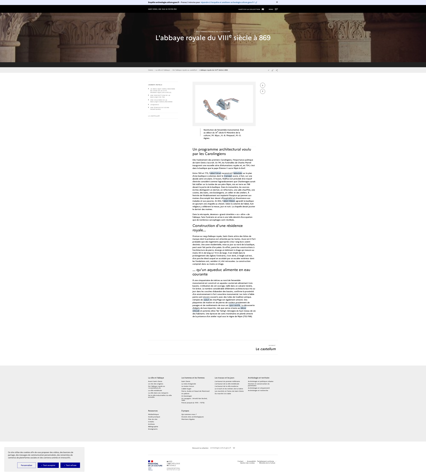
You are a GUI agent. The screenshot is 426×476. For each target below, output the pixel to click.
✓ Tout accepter (48, 465)
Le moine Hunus (187, 386)
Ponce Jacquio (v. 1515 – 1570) (192, 402)
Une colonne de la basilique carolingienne (161, 101)
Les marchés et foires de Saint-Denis (229, 391)
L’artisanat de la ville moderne (226, 386)
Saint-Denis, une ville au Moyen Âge (162, 9)
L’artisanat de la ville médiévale (227, 384)
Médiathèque (153, 414)
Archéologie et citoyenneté (259, 388)
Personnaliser (26, 465)
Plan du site (152, 419)
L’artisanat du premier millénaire (227, 381)
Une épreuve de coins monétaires (159, 108)
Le (154, 116)
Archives (151, 424)
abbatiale (238, 173)
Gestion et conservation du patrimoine (259, 385)
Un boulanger (186, 396)
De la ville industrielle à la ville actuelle (160, 396)
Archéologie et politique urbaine (260, 381)
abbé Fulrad (215, 173)
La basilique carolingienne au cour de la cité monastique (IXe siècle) (162, 90)
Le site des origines (155, 384)
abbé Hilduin (229, 201)
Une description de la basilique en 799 (160, 96)
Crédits (151, 421)
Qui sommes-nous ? (189, 414)
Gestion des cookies (247, 463)
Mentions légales (188, 419)
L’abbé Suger (186, 388)
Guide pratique (154, 417)
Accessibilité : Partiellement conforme (260, 461)
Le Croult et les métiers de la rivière (229, 388)
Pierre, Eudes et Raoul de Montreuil (195, 391)
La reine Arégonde (188, 384)
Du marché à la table (223, 393)
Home (150, 70)
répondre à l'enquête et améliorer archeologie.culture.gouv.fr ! (228, 2)
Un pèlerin (185, 393)
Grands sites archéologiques (192, 417)
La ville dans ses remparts (158, 393)
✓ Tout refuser (70, 465)
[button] (277, 70)
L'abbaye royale (155, 85)
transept (228, 176)
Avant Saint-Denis (155, 381)
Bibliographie (153, 426)
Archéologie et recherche (258, 390)
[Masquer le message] (277, 2)
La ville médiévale (155, 390)
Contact (240, 461)
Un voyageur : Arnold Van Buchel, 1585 (194, 399)
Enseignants (153, 429)
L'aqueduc (154, 104)
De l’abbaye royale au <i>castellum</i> (156, 387)
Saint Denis (185, 381)
